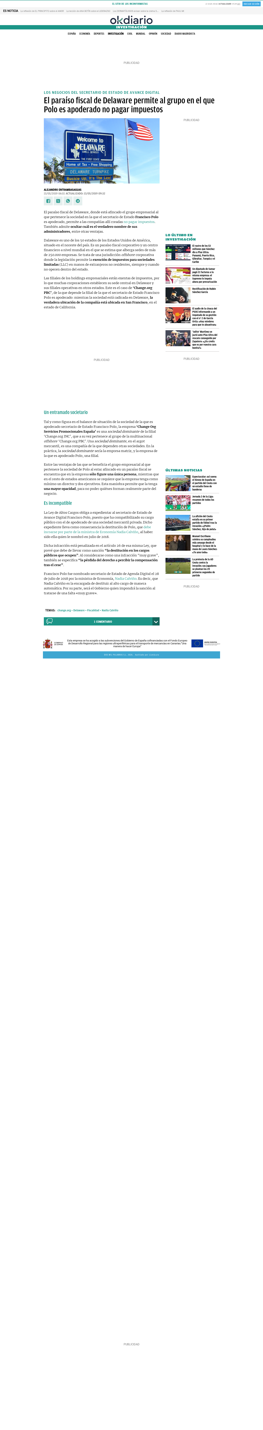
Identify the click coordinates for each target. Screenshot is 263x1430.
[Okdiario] (131, 19)
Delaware (79, 610)
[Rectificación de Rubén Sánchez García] (178, 295)
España (72, 33)
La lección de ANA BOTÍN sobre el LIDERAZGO (88, 11)
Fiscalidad (93, 610)
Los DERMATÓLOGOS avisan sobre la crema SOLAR (137, 11)
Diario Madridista (185, 33)
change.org (64, 610)
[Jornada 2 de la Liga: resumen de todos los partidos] (178, 503)
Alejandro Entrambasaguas (62, 189)
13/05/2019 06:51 (54, 193)
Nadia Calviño (125, 579)
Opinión (153, 33)
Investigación (116, 33)
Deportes (99, 33)
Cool (129, 33)
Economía (84, 33)
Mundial (140, 33)
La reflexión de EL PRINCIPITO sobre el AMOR (42, 11)
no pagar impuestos (139, 222)
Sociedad (166, 33)
